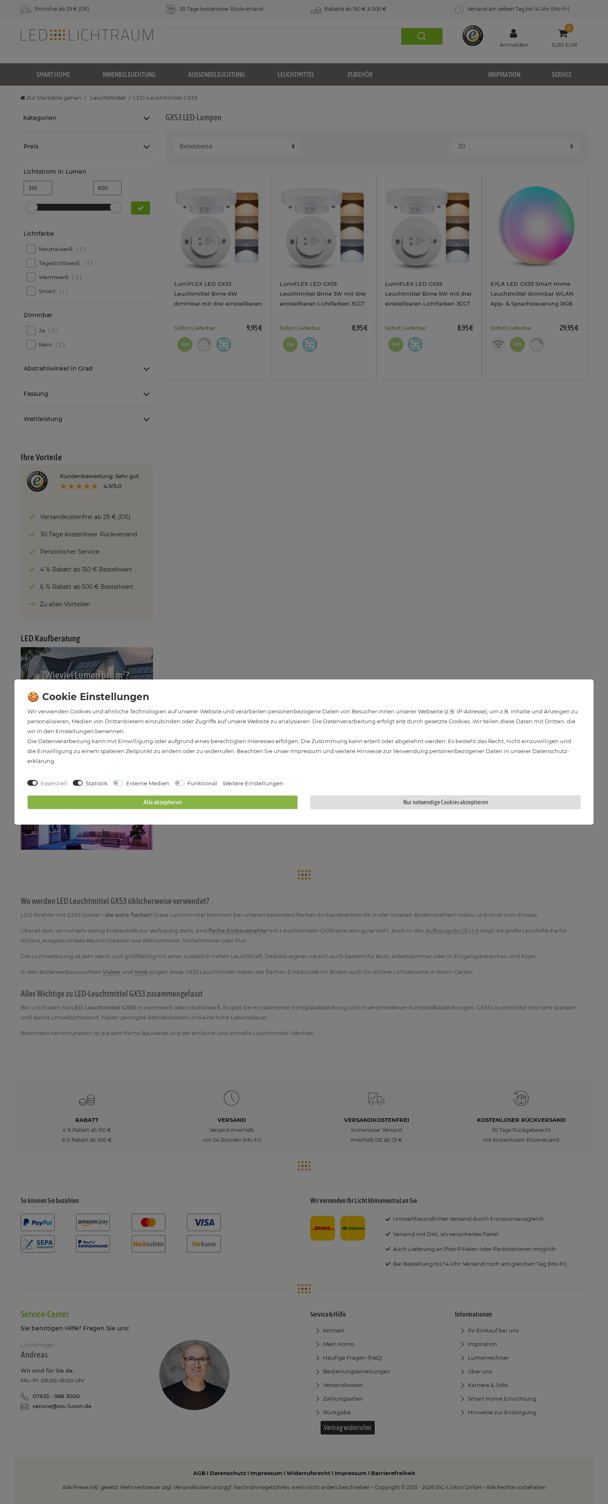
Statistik (97, 783)
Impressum (305, 751)
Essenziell (54, 783)
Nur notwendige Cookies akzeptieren (445, 802)
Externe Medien (147, 783)
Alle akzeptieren (163, 802)
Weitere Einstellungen (253, 783)
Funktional (202, 783)
